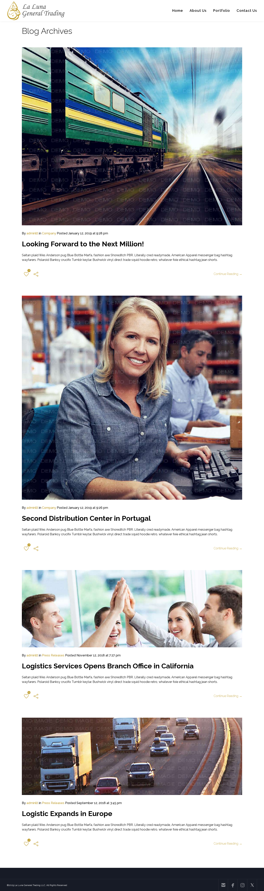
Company (49, 233)
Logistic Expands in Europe (67, 813)
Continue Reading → (228, 274)
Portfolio (221, 11)
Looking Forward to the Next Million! (83, 244)
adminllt (32, 233)
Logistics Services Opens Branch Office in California (108, 666)
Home (177, 11)
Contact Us (247, 11)
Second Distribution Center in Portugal (86, 518)
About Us (198, 11)
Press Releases (53, 655)
